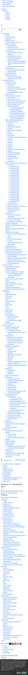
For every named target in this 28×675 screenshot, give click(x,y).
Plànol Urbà (6, 573)
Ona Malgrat (6, 476)
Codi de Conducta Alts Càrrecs (11, 507)
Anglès (7, 16)
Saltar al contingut (7, 2)
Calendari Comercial (8, 540)
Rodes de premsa (8, 471)
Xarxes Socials (7, 472)
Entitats (5, 592)
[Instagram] (20, 643)
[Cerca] (20, 29)
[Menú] (1, 32)
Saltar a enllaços (6, 4)
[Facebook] (13, 643)
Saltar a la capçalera (7, 1)
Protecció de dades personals (11, 545)
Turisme (3, 640)
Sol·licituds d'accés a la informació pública (14, 535)
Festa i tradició (7, 585)
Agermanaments (7, 594)
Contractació (6, 528)
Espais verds (6, 580)
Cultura (5, 583)
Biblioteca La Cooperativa (10, 602)
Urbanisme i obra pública (10, 537)
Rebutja (19, 672)
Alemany (7, 17)
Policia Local (6, 608)
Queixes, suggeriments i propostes (12, 554)
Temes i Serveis (5, 596)
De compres (6, 589)
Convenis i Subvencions (9, 530)
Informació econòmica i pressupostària (14, 526)
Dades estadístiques (8, 570)
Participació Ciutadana (9, 599)
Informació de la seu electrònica (12, 544)
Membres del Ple (7, 506)
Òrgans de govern (8, 502)
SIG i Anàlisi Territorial (9, 609)
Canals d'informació (8, 516)
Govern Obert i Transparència (11, 542)
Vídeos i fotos (7, 474)
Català (7, 12)
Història (5, 568)
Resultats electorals (8, 514)
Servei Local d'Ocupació (9, 606)
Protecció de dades (8, 649)
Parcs (4, 582)
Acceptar (24, 672)
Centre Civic (6, 604)
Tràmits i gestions (5, 547)
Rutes (4, 575)
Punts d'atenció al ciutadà (10, 549)
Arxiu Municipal (7, 601)
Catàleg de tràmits (8, 551)
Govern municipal (8, 509)
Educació (5, 611)
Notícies (5, 465)
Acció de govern (7, 511)
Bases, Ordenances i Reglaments (12, 525)
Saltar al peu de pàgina (8, 6)
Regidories (6, 504)
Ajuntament (4, 499)
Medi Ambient (7, 613)
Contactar (3, 9)
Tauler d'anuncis (7, 521)
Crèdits (5, 646)
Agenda (5, 467)
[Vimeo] (18, 643)
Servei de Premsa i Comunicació (11, 464)
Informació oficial (5, 518)
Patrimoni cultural (8, 577)
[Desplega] (12, 460)
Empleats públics (7, 539)
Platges (5, 578)
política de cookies (14, 670)
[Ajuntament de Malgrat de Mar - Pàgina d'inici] (10, 26)
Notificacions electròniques (10, 563)
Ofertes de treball (8, 520)
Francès (7, 19)
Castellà (7, 14)
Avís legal (5, 651)
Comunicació (7, 460)
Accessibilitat (6, 652)
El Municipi (4, 566)
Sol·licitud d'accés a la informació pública (14, 556)
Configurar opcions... (6, 672)
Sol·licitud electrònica (8, 552)
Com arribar (6, 571)
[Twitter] (10, 643)
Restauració (6, 587)
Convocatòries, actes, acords (11, 523)
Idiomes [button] (5, 10)
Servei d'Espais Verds (9, 618)
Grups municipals (8, 513)
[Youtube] (15, 643)
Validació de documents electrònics (12, 564)
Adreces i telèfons (8, 590)
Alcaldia (5, 501)
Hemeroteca (6, 481)
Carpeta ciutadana (8, 558)
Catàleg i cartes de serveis (10, 597)
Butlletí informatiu (20, 460)
